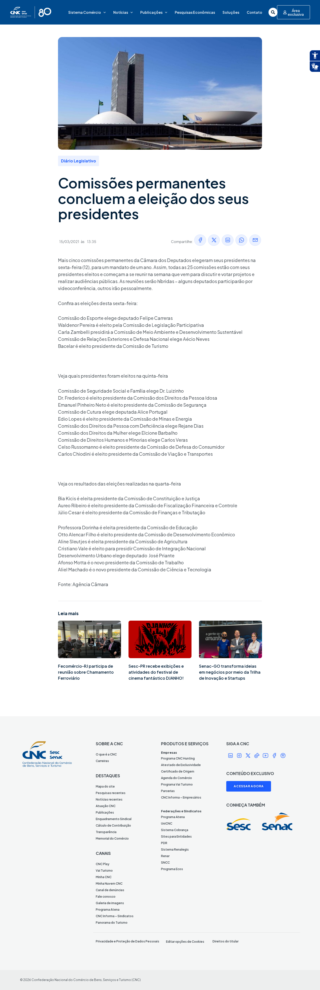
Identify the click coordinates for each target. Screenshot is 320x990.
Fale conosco (106, 896)
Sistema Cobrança (174, 830)
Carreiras (102, 761)
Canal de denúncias (110, 890)
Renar (165, 856)
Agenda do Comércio (176, 778)
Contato (254, 12)
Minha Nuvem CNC (109, 883)
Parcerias (168, 791)
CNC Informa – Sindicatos (115, 916)
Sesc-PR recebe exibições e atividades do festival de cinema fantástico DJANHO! (156, 672)
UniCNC (166, 823)
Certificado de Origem (177, 771)
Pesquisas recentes (111, 793)
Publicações (151, 12)
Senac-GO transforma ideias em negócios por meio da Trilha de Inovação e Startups (229, 672)
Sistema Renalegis (175, 849)
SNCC (165, 862)
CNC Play (102, 864)
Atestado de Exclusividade (181, 765)
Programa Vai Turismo (177, 784)
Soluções (230, 12)
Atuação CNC (106, 806)
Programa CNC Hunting (178, 758)
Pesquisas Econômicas (195, 12)
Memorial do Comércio (112, 838)
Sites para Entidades (176, 836)
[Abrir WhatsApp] (307, 977)
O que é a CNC (106, 754)
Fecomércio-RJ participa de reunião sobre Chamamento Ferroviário (86, 672)
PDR (164, 843)
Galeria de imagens (110, 903)
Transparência (106, 832)
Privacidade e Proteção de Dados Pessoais (127, 941)
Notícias (120, 12)
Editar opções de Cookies (185, 941)
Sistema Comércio (84, 12)
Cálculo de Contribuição (113, 825)
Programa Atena (108, 909)
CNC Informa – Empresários (181, 797)
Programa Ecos (172, 869)
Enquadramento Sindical (114, 819)
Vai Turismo (104, 870)
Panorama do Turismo (112, 922)
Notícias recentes (109, 799)
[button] (200, 240)
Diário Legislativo (78, 160)
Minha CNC (104, 877)
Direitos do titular (225, 941)
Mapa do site (105, 786)
